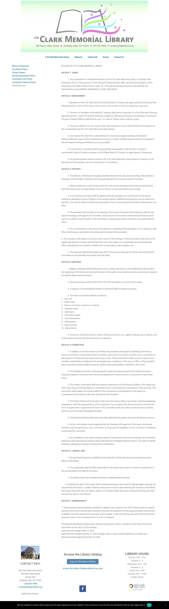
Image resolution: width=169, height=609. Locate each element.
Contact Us (119, 57)
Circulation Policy (20, 69)
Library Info (93, 57)
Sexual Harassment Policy (23, 76)
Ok (149, 605)
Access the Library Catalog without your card (82, 568)
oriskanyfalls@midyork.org (30, 587)
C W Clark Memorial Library (57, 57)
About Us (78, 57)
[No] (165, 605)
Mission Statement (20, 66)
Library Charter (18, 72)
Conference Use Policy (22, 79)
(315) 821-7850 (30, 583)
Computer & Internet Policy (24, 82)
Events (106, 57)
